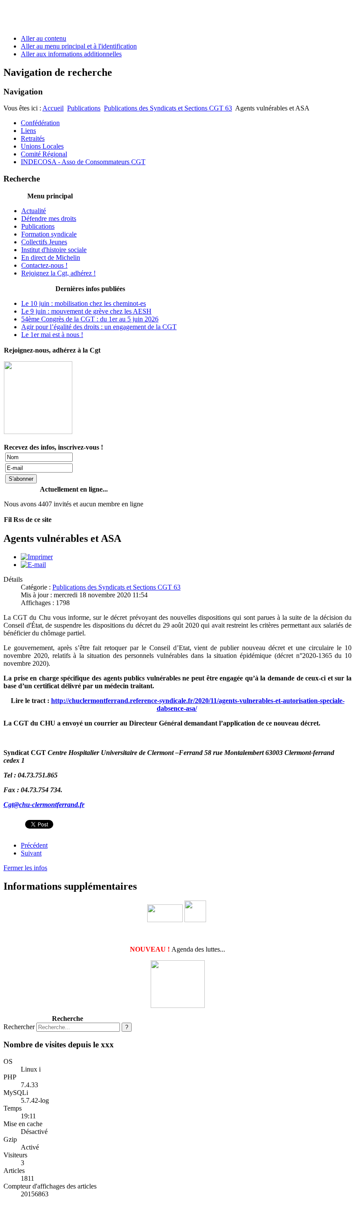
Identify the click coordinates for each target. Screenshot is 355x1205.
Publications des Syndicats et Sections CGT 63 (168, 108)
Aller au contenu (43, 38)
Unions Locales (42, 146)
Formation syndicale (49, 234)
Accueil (53, 108)
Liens (28, 130)
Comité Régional (44, 154)
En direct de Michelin (50, 257)
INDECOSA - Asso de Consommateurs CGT (83, 161)
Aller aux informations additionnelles (71, 54)
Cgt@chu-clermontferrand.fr (43, 804)
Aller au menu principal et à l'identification (79, 46)
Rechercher (19, 1026)
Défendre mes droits (48, 218)
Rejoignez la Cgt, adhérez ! (58, 273)
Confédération (40, 122)
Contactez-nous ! (44, 265)
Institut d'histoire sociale (54, 249)
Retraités (33, 138)
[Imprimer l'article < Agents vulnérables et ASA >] (37, 556)
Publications (83, 108)
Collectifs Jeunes (44, 242)
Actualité (33, 210)
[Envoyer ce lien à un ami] (33, 564)
